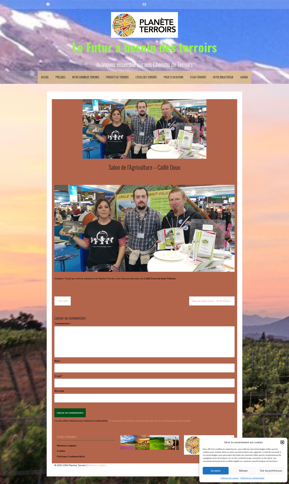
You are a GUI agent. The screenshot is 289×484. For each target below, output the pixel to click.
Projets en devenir (173, 77)
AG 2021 (63, 300)
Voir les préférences (271, 470)
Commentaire (62, 323)
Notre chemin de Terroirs (85, 77)
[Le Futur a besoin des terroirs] (144, 24)
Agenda (244, 77)
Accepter (216, 470)
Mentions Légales (97, 465)
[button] (282, 442)
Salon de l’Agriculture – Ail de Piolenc (211, 300)
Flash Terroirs (198, 77)
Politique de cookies (230, 478)
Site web (59, 390)
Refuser (243, 470)
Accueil (45, 77)
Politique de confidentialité (252, 478)
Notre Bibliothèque (223, 77)
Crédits (61, 450)
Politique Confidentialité (71, 456)
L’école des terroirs (146, 77)
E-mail (58, 375)
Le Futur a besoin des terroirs (144, 47)
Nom (57, 360)
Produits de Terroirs (117, 77)
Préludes (60, 77)
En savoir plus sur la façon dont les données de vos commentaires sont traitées (150, 420)
